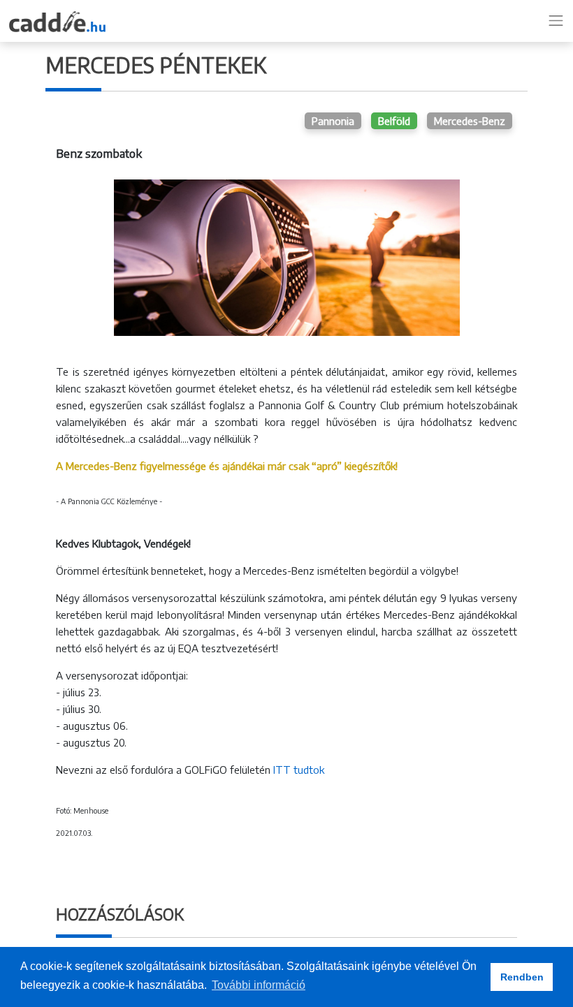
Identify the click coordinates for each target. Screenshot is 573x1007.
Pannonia (333, 121)
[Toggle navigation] (556, 21)
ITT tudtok (298, 769)
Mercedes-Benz (469, 121)
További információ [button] (258, 985)
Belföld (394, 121)
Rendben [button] (522, 977)
